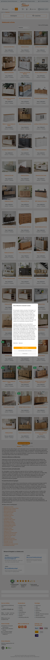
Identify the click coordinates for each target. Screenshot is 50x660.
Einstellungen (25, 353)
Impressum (21, 343)
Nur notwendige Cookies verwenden (25, 350)
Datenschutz (15, 343)
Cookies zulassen (25, 347)
